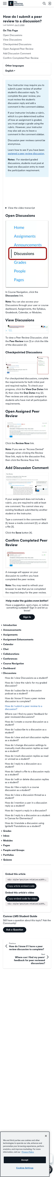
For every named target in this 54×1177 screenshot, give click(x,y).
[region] (25, 1154)
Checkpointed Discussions (17, 44)
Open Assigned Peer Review (18, 48)
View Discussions (12, 39)
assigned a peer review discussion (26, 153)
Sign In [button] (27, 617)
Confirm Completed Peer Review (21, 58)
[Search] (44, 3)
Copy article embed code (20, 886)
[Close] (46, 1136)
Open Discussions (12, 35)
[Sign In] (49, 3)
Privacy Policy (28, 1152)
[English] (16, 3)
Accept (24, 1160)
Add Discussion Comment (17, 53)
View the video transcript (21, 207)
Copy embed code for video (22, 898)
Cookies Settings (24, 1168)
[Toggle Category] (2, 625)
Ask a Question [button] (14, 929)
